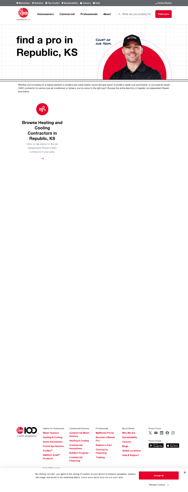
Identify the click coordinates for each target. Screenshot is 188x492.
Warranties (24, 3)
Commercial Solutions (79, 428)
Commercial (67, 14)
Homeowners (45, 14)
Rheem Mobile (155, 441)
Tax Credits (53, 3)
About (107, 14)
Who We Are (128, 432)
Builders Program (78, 452)
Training (100, 457)
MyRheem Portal (105, 432)
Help (97, 3)
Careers (87, 3)
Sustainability (71, 3)
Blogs (125, 446)
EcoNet (47, 450)
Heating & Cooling (52, 437)
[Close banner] (185, 472)
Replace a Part (104, 445)
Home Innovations (52, 441)
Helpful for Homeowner (53, 428)
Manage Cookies (157, 484)
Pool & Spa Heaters (53, 446)
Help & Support (130, 455)
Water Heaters (51, 432)
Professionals (89, 14)
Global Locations (131, 450)
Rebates (39, 3)
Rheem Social (155, 428)
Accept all (159, 475)
